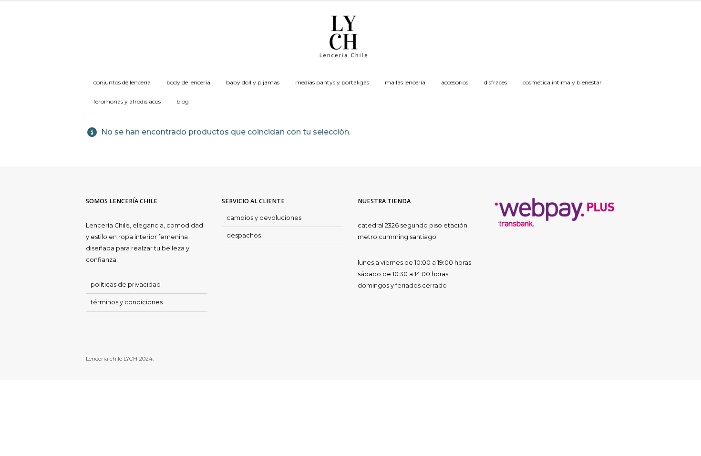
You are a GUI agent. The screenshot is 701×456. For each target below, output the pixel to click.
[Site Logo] (343, 37)
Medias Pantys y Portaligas (332, 82)
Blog (182, 101)
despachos (244, 235)
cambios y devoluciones (264, 217)
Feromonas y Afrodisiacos (127, 101)
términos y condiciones (127, 302)
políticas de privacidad (126, 284)
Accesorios (454, 82)
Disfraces (495, 82)
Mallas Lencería (405, 82)
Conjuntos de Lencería (122, 82)
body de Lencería (188, 82)
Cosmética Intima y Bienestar (562, 82)
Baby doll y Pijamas (252, 82)
